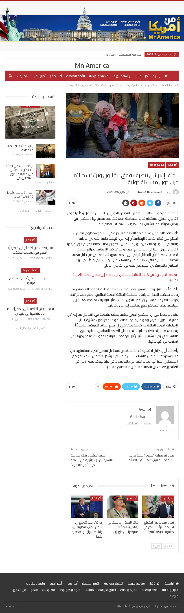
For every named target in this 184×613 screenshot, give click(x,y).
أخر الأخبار (143, 76)
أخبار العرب (39, 76)
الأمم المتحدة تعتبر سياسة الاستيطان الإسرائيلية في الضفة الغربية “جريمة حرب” (92, 460)
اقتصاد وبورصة (99, 76)
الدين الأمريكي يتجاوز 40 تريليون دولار (20, 194)
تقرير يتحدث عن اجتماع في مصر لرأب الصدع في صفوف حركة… (30, 250)
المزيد (24, 76)
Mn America (92, 65)
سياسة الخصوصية (130, 54)
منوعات (174, 596)
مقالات (89, 590)
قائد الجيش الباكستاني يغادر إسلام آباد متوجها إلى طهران (30, 311)
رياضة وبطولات (35, 583)
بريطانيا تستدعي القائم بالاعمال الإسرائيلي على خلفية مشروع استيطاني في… (19, 172)
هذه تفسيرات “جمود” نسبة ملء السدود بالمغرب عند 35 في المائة (151, 457)
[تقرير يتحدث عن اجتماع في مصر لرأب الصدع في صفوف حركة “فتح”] (158, 507)
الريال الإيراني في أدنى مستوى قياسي (30, 116)
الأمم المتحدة (75, 76)
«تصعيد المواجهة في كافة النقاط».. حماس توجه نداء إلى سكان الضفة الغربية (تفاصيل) (126, 277)
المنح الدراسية (107, 590)
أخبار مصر (56, 76)
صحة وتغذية (150, 590)
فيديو (34, 590)
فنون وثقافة (170, 590)
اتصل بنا (110, 54)
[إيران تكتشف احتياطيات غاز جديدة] (45, 151)
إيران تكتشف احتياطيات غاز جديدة (19, 148)
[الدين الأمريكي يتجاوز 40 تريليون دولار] (45, 197)
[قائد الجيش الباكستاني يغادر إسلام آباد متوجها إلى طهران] (122, 507)
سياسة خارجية (123, 76)
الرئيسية (158, 76)
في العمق (19, 590)
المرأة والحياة (128, 590)
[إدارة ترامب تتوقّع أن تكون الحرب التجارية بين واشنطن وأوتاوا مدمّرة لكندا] (87, 507)
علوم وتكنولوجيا (69, 590)
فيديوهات (48, 590)
